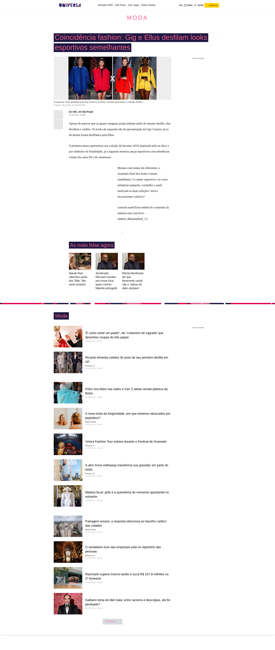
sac (181, 5)
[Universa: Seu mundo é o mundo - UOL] (70, 5)
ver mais (110, 621)
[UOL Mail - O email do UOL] (188, 5)
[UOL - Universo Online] (83, 5)
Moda (137, 17)
